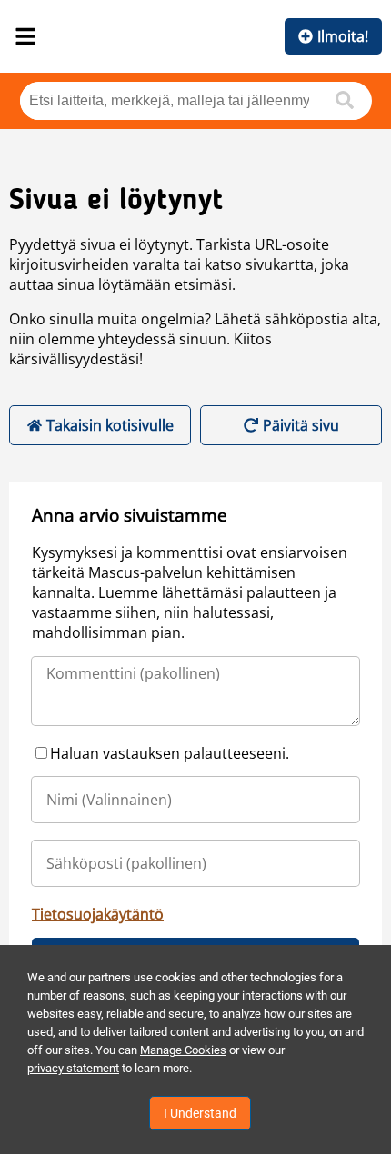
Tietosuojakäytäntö (98, 914)
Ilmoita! (342, 36)
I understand (200, 1113)
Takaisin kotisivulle (110, 425)
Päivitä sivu (301, 425)
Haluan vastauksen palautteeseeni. (169, 753)
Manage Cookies (183, 1050)
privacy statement (73, 1068)
